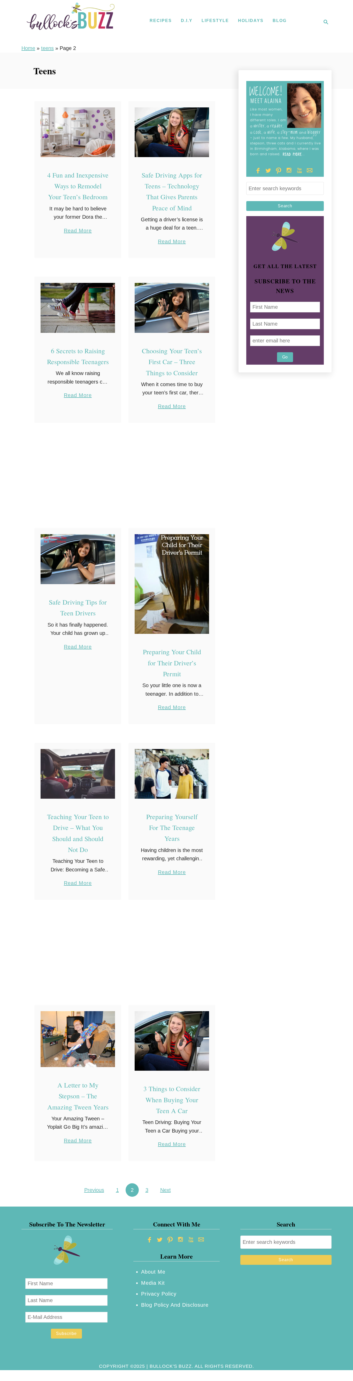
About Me (153, 1272)
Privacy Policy (159, 1294)
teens (47, 48)
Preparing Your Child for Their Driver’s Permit (172, 662)
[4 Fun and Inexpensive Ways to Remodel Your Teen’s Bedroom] (78, 132)
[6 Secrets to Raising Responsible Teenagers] (78, 308)
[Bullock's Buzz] (70, 22)
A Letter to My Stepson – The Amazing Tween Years (78, 1096)
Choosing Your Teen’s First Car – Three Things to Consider (172, 361)
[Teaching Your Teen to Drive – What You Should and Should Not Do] (78, 774)
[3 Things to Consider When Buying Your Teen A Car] (172, 1041)
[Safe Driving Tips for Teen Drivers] (78, 559)
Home (28, 48)
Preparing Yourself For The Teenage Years (172, 827)
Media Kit (153, 1283)
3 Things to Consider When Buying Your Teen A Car (171, 1099)
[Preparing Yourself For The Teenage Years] (172, 774)
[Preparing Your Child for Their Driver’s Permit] (172, 584)
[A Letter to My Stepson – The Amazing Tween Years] (78, 1039)
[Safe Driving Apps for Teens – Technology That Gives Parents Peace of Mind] (172, 132)
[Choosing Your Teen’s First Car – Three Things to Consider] (172, 308)
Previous (94, 1190)
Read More (78, 231)
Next (165, 1190)
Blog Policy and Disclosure (175, 1305)
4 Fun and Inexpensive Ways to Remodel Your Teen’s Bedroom (78, 186)
